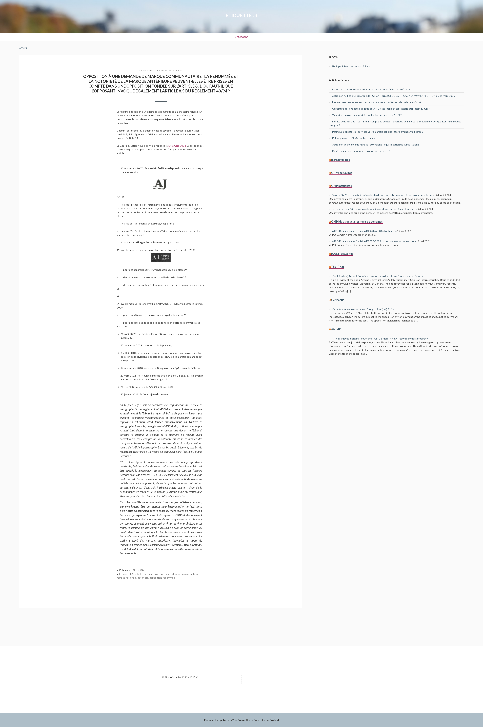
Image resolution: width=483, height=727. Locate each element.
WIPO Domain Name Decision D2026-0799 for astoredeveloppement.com (374, 241)
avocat (149, 573)
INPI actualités (340, 159)
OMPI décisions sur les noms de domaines (357, 221)
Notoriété (139, 570)
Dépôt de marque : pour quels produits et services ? (361, 150)
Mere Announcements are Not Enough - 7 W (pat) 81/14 (363, 309)
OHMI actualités (341, 172)
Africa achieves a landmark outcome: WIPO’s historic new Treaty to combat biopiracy (380, 338)
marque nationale (126, 577)
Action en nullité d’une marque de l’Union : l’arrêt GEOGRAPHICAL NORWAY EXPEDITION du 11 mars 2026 (393, 95)
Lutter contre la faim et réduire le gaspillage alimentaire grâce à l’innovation (374, 209)
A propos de (241, 37)
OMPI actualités (341, 185)
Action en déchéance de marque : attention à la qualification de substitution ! (375, 144)
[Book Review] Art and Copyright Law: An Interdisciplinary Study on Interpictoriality (379, 276)
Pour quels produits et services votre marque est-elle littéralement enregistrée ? (378, 131)
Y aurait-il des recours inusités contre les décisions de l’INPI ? (366, 115)
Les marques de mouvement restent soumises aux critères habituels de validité (376, 102)
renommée (169, 577)
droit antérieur (162, 573)
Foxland (274, 720)
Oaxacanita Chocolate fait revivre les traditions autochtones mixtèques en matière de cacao (383, 195)
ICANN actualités (342, 253)
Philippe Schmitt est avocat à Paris (351, 66)
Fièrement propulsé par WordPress (224, 720)
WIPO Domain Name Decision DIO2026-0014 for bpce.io (364, 230)
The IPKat (337, 266)
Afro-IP (336, 329)
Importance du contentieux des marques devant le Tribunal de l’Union (371, 89)
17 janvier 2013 (177, 145)
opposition (155, 577)
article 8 (139, 573)
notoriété (142, 577)
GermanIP (337, 300)
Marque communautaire (184, 573)
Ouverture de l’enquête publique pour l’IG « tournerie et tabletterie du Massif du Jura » (381, 108)
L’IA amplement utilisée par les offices (353, 138)
